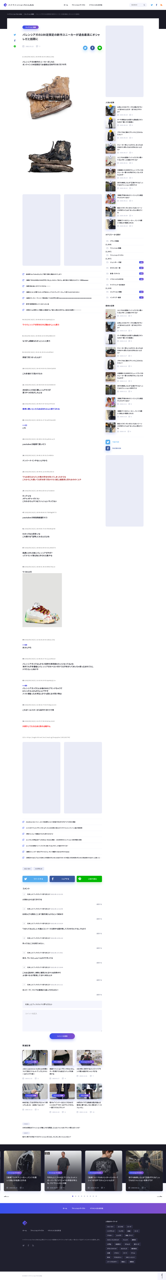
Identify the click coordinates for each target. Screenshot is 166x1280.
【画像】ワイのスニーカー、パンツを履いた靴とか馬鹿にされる (129, 221)
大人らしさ (124, 1248)
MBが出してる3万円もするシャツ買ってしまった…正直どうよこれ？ (35, 1103)
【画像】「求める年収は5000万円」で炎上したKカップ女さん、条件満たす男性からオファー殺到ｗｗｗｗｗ (57, 280)
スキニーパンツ (130, 1257)
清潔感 (132, 1262)
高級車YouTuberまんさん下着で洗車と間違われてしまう (43, 274)
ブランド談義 (114, 241)
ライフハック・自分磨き (117, 285)
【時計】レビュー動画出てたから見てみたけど (39, 834)
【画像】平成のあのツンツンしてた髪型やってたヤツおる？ (130, 196)
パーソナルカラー (112, 1262)
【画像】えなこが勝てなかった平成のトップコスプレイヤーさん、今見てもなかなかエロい (53, 292)
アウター (109, 1235)
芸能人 (123, 1262)
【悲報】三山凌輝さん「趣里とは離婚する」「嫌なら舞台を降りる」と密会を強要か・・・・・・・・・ (53, 310)
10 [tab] (96, 1196)
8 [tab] (90, 1196)
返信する (99, 904)
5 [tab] (81, 1196)
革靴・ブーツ (129, 1235)
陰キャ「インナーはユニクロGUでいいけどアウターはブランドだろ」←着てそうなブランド (62, 1105)
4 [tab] (78, 1196)
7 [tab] (87, 1196)
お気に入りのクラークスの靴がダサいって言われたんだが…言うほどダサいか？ (129, 109)
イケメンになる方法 (95, 5)
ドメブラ (118, 1235)
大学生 (109, 1244)
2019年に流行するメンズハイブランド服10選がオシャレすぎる (89, 1070)
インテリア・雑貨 (126, 297)
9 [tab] (93, 1196)
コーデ (129, 1226)
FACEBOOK (116, 448)
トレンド (125, 1240)
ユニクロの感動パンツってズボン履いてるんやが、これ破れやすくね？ (47, 846)
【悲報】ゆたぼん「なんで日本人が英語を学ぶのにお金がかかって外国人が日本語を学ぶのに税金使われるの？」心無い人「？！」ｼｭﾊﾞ (64, 858)
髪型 (129, 1231)
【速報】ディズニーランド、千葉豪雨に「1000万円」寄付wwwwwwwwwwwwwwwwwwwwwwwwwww (59, 298)
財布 (108, 1257)
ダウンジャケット (112, 1248)
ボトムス (127, 1244)
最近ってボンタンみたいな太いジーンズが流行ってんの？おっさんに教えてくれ (130, 210)
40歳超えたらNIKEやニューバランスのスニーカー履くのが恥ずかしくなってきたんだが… (130, 172)
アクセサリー (118, 1257)
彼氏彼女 (134, 1248)
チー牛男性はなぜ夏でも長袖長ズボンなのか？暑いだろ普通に (130, 121)
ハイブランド (38, 869)
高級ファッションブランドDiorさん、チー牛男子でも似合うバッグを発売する (62, 1071)
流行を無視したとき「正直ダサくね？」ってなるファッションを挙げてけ (130, 184)
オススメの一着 (126, 268)
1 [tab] (69, 1196)
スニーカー (27, 869)
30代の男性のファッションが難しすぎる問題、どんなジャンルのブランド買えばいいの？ (51, 1128)
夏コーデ (136, 1244)
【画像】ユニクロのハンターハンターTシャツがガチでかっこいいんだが (103, 1179)
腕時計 (134, 1240)
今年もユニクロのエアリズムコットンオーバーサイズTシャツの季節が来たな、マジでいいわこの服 (62, 1180)
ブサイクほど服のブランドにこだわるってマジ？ (130, 133)
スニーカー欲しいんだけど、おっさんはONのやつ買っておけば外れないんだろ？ (130, 147)
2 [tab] (72, 1196)
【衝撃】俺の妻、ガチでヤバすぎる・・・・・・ (38, 286)
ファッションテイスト (78, 5)
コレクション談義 (30, 27)
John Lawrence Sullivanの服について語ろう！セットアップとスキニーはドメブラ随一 (35, 1071)
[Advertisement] (41, 230)
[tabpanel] (22, 1171)
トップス (121, 1231)
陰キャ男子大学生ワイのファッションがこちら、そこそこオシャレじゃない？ (46, 1137)
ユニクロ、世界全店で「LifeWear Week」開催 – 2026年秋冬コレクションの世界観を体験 (54, 840)
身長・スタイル (126, 273)
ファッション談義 (115, 248)
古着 (108, 1253)
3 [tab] (75, 1196)
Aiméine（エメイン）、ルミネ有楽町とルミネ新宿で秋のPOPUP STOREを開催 (50, 822)
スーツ (125, 1253)
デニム (133, 1253)
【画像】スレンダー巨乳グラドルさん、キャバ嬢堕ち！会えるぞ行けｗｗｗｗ (47, 852)
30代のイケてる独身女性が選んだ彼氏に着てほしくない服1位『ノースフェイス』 (89, 1105)
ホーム (66, 5)
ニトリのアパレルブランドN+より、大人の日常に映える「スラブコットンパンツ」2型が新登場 (54, 828)
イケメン (116, 1253)
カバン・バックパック (113, 1240)
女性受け (118, 1244)
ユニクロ (120, 1226)
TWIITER (115, 442)
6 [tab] (84, 1196)
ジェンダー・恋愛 (126, 262)
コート (136, 1231)
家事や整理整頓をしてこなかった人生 (37, 304)
